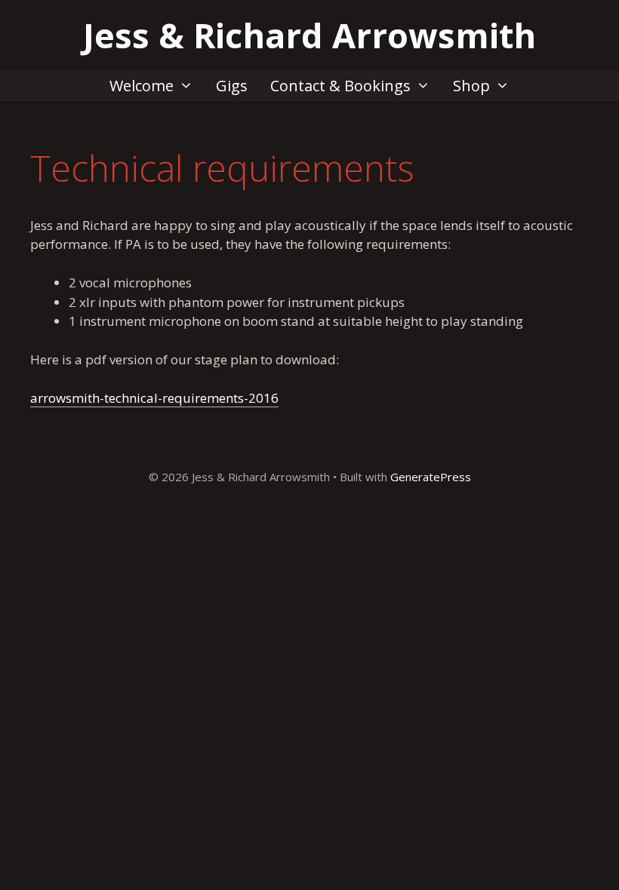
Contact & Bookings (340, 85)
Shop (471, 85)
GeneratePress (430, 476)
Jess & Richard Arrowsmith (309, 35)
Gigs (232, 85)
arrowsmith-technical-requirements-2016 (154, 398)
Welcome (141, 85)
